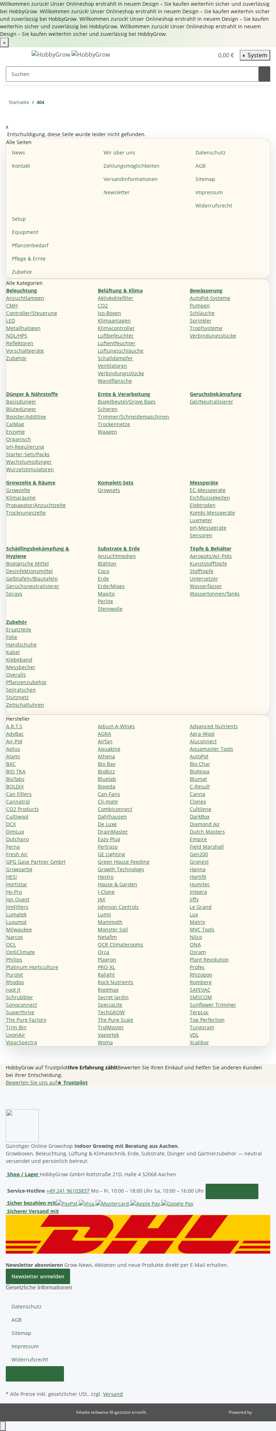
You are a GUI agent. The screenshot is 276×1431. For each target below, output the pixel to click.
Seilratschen (21, 689)
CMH (12, 305)
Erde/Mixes (111, 586)
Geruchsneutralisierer (32, 586)
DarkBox (200, 816)
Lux (194, 914)
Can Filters (19, 794)
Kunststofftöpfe (208, 563)
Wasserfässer (206, 586)
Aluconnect (203, 741)
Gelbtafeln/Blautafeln (32, 578)
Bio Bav (106, 763)
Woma (105, 1042)
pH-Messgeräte (208, 527)
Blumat (198, 779)
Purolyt (14, 974)
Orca (103, 952)
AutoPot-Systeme (210, 298)
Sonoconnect (21, 1004)
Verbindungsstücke (121, 373)
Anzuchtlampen (25, 298)
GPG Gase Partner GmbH (35, 861)
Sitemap (205, 179)
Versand (113, 1394)
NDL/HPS (16, 335)
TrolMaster (111, 1027)
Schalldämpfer (115, 358)
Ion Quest (17, 899)
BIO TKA (16, 771)
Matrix (197, 922)
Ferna (13, 846)
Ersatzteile (18, 629)
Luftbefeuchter (116, 335)
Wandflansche (115, 380)
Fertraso (108, 846)
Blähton (107, 563)
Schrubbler (19, 997)
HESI (11, 876)
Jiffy (194, 899)
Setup (19, 218)
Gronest (199, 861)
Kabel (13, 652)
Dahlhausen (112, 816)
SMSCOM (201, 997)
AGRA (104, 733)
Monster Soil (113, 929)
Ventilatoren (112, 365)
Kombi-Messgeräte (212, 512)
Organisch (18, 439)
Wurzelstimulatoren (30, 469)
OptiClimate (20, 952)
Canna (197, 794)
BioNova (200, 771)
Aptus (13, 748)
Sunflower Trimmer (213, 1004)
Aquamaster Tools (211, 748)
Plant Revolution (209, 959)
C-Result (200, 786)
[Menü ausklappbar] (15, 55)
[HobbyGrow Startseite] (70, 54)
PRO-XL (106, 967)
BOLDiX (15, 786)
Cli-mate (108, 801)
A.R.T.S (14, 726)
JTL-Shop (261, 1412)
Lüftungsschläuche (120, 350)
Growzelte (18, 490)
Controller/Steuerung (31, 313)
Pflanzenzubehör (26, 682)
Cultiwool (17, 816)
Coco (103, 571)
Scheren (108, 409)
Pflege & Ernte (29, 258)
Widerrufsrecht (214, 205)
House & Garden (117, 884)
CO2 (103, 305)
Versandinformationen (131, 179)
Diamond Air (205, 824)
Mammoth (110, 922)
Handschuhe (21, 644)
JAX (101, 899)
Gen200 (199, 854)
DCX (11, 824)
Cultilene (200, 809)
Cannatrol (18, 801)
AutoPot (199, 756)
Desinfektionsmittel (29, 571)
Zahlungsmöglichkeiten (132, 165)
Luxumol (16, 922)
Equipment (25, 232)
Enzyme (15, 431)
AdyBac (15, 733)
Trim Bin (16, 1027)
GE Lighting (111, 854)
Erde (103, 578)
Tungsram (202, 1027)
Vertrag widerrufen (35, 1373)
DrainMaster (113, 831)
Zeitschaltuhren (25, 704)
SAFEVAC (200, 989)
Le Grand (201, 906)
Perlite (105, 601)
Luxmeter (201, 520)
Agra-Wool (202, 733)
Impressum (209, 192)
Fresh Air (17, 854)
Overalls (16, 674)
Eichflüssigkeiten (210, 497)
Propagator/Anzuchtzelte (36, 505)
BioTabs (15, 779)
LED (10, 320)
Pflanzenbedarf (30, 245)
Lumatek (16, 914)
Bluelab (107, 779)
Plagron (107, 959)
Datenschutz (211, 152)
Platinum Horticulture (32, 967)
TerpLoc (199, 1012)
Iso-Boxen (109, 313)
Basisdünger (21, 401)
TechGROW (111, 1012)
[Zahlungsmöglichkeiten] (124, 1202)
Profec (197, 967)
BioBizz (106, 771)
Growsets (109, 490)
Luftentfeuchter (116, 343)
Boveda (106, 786)
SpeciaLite (110, 1004)
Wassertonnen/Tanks (215, 593)
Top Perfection (207, 1019)
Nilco (196, 937)
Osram (198, 952)
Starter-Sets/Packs (28, 454)
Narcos (14, 937)
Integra (198, 891)
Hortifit (198, 876)
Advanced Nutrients (214, 726)
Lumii (104, 914)
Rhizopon (201, 974)
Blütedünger (21, 409)
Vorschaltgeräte (25, 350)
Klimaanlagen (114, 320)
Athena (106, 756)
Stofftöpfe (201, 571)
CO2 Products (22, 809)
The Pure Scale (115, 1019)
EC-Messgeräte (208, 490)
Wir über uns (119, 152)
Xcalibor (199, 1042)
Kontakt (21, 165)
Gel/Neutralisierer (211, 401)
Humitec (200, 884)
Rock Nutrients (115, 982)
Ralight (106, 974)
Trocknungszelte (26, 512)
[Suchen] (264, 74)
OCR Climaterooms (120, 944)
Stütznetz (17, 697)
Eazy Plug (109, 839)
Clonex (198, 801)
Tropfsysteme (206, 328)
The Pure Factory (26, 1019)
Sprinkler (201, 320)
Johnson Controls (118, 906)
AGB (201, 165)
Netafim (107, 937)
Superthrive (20, 1012)
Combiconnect (115, 809)
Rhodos (15, 982)
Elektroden (203, 505)
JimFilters (17, 906)
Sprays (14, 593)
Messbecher (21, 667)
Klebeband (19, 659)
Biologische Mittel (27, 563)
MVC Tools (202, 929)
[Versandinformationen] (138, 1233)
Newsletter (117, 192)
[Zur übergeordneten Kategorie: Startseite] (50, 103)
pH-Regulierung (25, 446)
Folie (11, 637)
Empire (198, 839)
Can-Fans (109, 794)
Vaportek (108, 1034)
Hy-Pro (14, 891)
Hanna (198, 869)
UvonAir (15, 1034)
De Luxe (107, 824)
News (18, 152)
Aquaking (109, 748)
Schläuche (202, 313)
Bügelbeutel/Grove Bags (127, 401)
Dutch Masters (207, 831)
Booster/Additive (26, 416)
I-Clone (106, 891)
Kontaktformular (232, 1191)
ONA (195, 944)
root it (13, 989)
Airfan (105, 741)
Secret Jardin (113, 997)
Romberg (201, 982)
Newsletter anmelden (38, 1276)
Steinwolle (110, 608)
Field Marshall (207, 846)
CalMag (15, 424)
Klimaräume (21, 497)
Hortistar (16, 884)
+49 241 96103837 (67, 1190)
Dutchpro (17, 839)
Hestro (106, 876)
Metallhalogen (23, 328)
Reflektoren (19, 343)
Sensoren (201, 535)
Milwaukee (19, 929)
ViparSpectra (21, 1042)
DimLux (15, 831)
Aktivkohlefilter (115, 298)
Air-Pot (14, 741)
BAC (11, 763)
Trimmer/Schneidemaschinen (133, 416)
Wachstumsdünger (29, 461)
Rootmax (108, 989)
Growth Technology (121, 869)
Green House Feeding (124, 861)
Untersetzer (204, 578)
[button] (193, 55)
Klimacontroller (116, 328)
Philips (14, 959)
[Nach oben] (3, 1426)
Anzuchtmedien (117, 556)
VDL (194, 1034)
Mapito (106, 593)
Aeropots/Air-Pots (211, 556)
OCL (11, 944)
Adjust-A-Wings (116, 726)
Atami (13, 756)
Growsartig (19, 869)
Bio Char (200, 763)
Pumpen (200, 305)
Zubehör (22, 271)
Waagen (107, 431)
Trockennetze (114, 424)
